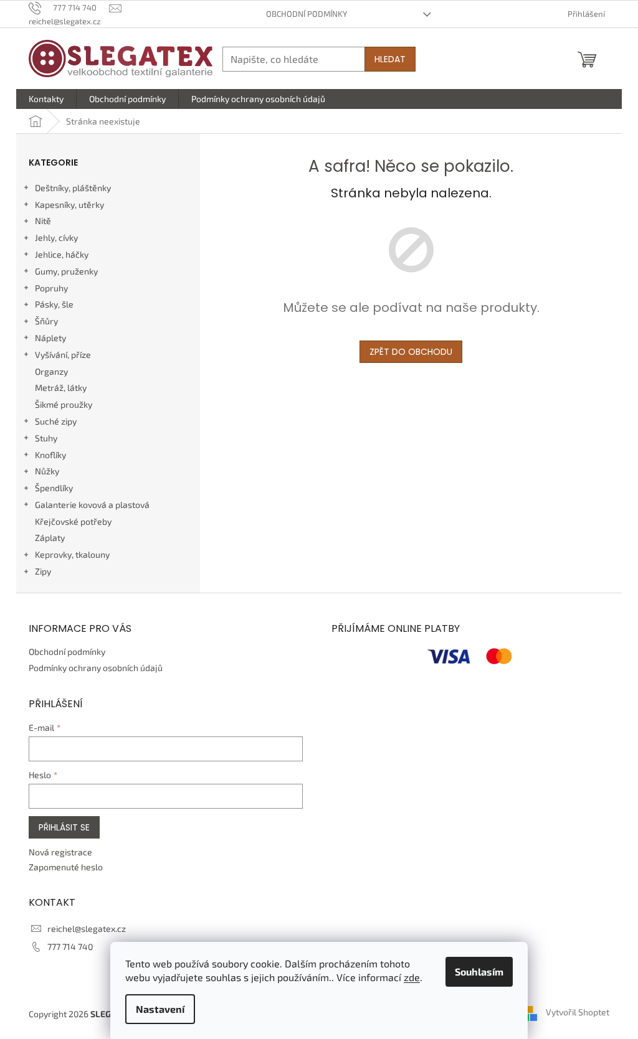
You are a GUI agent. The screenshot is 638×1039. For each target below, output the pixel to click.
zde (412, 977)
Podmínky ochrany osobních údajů (96, 667)
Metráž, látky (61, 387)
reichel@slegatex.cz (86, 928)
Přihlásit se (64, 827)
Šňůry (46, 321)
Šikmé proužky (63, 404)
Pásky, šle (54, 304)
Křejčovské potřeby (73, 521)
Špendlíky (54, 487)
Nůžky (47, 471)
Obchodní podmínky (306, 14)
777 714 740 (70, 946)
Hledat (390, 59)
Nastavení (160, 1009)
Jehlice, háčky (61, 254)
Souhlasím (479, 971)
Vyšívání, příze (63, 354)
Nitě (43, 220)
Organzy (51, 371)
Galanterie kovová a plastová (92, 504)
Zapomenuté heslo (66, 867)
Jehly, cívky (56, 237)
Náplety (50, 337)
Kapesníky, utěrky (69, 204)
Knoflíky (50, 454)
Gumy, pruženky (66, 271)
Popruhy (51, 288)
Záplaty (50, 537)
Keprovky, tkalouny (72, 554)
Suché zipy (56, 421)
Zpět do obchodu (410, 352)
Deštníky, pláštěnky (73, 187)
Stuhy (46, 438)
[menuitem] (46, 99)
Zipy (43, 571)
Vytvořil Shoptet (577, 1012)
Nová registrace (60, 852)
